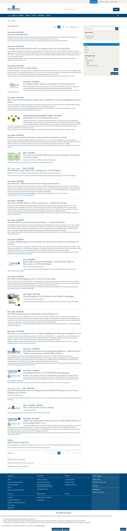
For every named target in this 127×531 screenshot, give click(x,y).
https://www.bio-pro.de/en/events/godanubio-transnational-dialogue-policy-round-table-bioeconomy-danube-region (42, 270)
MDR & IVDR (96, 479)
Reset (115, 69)
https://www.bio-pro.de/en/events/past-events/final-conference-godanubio (30, 162)
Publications (40, 500)
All (87, 58)
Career (9, 487)
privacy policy (41, 525)
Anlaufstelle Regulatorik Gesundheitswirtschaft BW (44, 485)
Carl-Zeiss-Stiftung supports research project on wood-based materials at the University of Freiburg (43, 243)
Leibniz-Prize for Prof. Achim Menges (22, 68)
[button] (117, 56)
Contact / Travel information (16, 490)
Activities (21, 15)
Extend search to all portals (17, 459)
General (86, 44)
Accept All (66, 529)
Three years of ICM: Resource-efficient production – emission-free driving (37, 203)
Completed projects (70, 485)
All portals (89, 38)
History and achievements (15, 482)
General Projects (70, 482)
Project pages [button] (114, 2)
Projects (27, 15)
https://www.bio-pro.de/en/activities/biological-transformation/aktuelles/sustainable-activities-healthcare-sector (41, 129)
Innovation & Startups (99, 482)
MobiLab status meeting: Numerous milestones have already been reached (37, 138)
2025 (88, 64)
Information (41, 15)
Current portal (90, 36)
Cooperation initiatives (43, 482)
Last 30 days (90, 60)
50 (63, 27)
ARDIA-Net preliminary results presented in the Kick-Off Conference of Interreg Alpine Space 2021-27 (52, 422)
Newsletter (11, 508)
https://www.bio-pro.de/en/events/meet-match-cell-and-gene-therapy (29, 413)
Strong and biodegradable (18, 35)
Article (86, 47)
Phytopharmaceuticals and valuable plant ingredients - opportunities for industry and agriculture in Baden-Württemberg (52, 352)
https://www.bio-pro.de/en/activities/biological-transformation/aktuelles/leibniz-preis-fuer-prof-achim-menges (41, 76)
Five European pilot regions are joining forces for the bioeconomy (49, 84)
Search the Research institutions (19, 466)
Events (48, 15)
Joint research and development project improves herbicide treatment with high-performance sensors (44, 101)
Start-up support (42, 479)
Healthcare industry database (16, 502)
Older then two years (92, 65)
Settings (123, 529)
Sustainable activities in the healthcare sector (40, 118)
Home (9, 21)
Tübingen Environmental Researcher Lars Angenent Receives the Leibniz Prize (39, 49)
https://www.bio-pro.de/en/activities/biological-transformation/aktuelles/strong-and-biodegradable (38, 41)
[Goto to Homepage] (14, 8)
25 (59, 27)
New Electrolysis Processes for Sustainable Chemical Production (33, 314)
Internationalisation (43, 489)
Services (34, 15)
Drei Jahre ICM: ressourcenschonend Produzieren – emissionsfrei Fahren (36, 222)
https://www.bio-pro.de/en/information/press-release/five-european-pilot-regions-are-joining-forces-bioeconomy (44, 91)
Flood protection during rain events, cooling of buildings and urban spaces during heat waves (44, 334)
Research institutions (14, 500)
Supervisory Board (13, 485)
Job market (11, 505)
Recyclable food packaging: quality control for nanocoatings (31, 279)
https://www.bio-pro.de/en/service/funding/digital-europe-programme (29, 447)
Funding (86, 49)
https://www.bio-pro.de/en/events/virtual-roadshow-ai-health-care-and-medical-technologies (51, 301)
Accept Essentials (57, 529)
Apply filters (114, 73)
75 (68, 27)
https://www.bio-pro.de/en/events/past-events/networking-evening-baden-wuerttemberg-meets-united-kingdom (42, 175)
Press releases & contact (44, 497)
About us (14, 15)
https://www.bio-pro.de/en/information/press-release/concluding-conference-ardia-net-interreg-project (39, 382)
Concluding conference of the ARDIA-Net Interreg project (46, 373)
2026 (88, 62)
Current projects (70, 479)
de (118, 15)
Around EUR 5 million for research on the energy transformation (33, 184)
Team (9, 479)
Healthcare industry (103, 2)
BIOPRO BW (94, 2)
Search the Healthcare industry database (21, 463)
